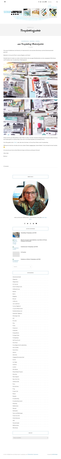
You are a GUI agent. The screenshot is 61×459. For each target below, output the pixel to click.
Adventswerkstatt (17, 277)
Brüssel (14, 298)
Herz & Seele (15, 347)
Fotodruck (15, 328)
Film (14, 323)
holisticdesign (55, 454)
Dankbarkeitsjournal (17, 311)
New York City (16, 379)
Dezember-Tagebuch (17, 313)
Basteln (14, 291)
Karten (14, 359)
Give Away (15, 342)
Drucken (15, 320)
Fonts (14, 325)
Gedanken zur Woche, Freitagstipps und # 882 (31, 259)
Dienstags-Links (16, 315)
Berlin (14, 294)
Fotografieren (16, 332)
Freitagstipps (16, 337)
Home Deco (15, 350)
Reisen (14, 393)
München (15, 374)
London (14, 367)
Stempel (14, 408)
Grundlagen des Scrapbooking (19, 345)
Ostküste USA (16, 381)
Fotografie (15, 330)
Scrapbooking (16, 398)
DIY (13, 318)
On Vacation (23, 252)
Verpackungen (16, 423)
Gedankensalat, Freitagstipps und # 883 (29, 246)
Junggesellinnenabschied (18, 357)
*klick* (15, 142)
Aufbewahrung (16, 289)
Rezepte (14, 396)
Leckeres (15, 364)
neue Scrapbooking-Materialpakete (30, 44)
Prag (14, 388)
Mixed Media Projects (18, 371)
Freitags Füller (16, 335)
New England (16, 376)
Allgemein (15, 279)
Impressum (36, 454)
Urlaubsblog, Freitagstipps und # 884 (28, 232)
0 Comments (6, 166)
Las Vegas (15, 362)
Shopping (15, 403)
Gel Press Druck (16, 340)
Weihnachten (16, 425)
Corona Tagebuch (17, 306)
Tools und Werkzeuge (17, 413)
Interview (15, 354)
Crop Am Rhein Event (18, 308)
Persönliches (16, 386)
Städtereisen (15, 405)
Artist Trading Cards (17, 286)
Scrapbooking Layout (17, 401)
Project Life (15, 391)
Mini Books (15, 369)
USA (14, 420)
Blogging (15, 296)
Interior (14, 352)
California (15, 301)
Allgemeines (15, 281)
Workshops (15, 427)
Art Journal (15, 284)
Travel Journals (16, 415)
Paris (14, 384)
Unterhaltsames (16, 418)
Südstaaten (15, 410)
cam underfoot (16, 303)
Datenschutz (30, 454)
